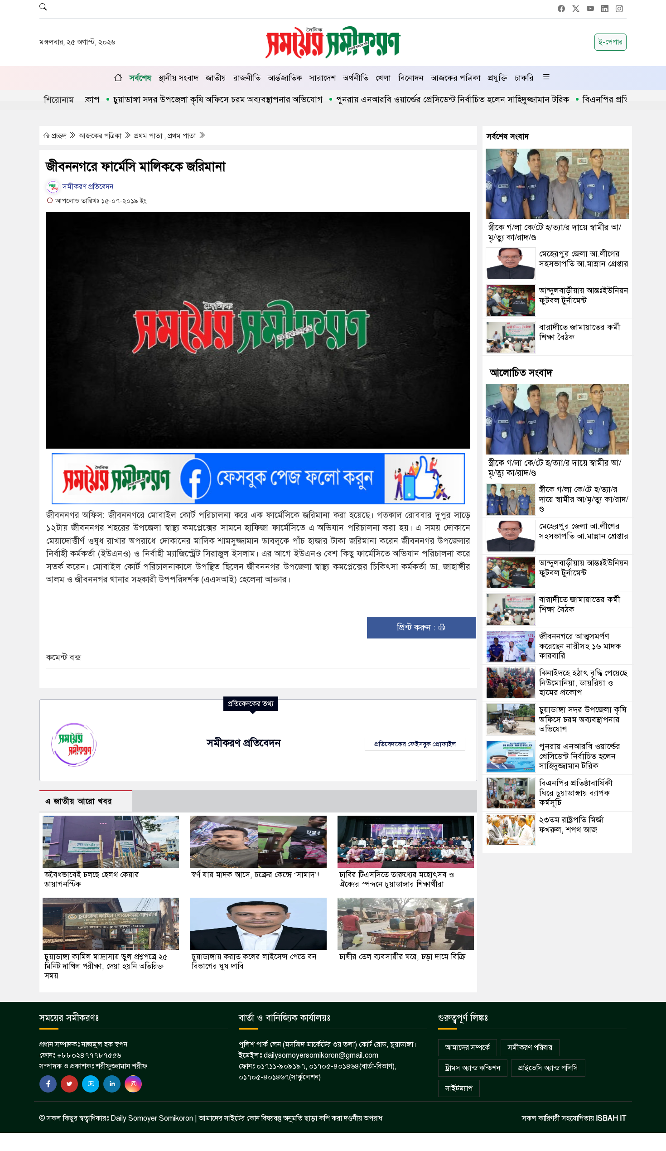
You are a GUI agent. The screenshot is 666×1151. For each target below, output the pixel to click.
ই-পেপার (610, 42)
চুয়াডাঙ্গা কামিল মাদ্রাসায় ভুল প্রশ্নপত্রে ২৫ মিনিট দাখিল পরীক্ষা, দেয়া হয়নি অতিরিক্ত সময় (105, 966)
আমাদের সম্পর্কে (467, 1047)
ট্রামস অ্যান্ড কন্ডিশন (472, 1068)
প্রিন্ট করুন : (417, 627)
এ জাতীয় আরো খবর (78, 801)
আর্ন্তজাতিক (285, 78)
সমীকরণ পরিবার (530, 1047)
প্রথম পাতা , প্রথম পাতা (166, 135)
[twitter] (69, 1084)
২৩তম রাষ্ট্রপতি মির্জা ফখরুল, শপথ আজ (571, 825)
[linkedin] (112, 1084)
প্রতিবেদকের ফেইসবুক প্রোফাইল (415, 744)
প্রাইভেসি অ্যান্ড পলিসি (548, 1068)
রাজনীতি (247, 78)
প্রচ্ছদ (59, 135)
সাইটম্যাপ (459, 1088)
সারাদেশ (322, 78)
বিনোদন (411, 78)
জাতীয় (216, 78)
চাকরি (524, 78)
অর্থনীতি (355, 78)
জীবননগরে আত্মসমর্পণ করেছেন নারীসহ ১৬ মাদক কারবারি (580, 646)
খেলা (383, 78)
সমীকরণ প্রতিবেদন (87, 186)
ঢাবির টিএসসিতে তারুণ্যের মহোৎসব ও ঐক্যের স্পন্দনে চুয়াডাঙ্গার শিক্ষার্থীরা (396, 879)
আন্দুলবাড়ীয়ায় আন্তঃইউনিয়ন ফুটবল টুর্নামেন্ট (583, 295)
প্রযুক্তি (497, 78)
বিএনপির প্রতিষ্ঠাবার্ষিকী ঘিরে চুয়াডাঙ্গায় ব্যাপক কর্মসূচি (576, 793)
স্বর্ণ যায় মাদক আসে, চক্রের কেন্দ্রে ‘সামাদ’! (255, 875)
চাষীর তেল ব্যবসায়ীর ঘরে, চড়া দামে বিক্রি (402, 957)
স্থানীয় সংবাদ (178, 78)
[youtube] (90, 1084)
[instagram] (133, 1084)
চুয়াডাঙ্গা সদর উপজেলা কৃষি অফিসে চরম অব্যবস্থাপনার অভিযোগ (184, 99)
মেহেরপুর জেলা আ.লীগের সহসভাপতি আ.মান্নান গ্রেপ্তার (583, 259)
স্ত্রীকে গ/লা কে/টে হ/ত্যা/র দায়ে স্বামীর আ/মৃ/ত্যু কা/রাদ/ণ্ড (554, 232)
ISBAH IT (611, 1118)
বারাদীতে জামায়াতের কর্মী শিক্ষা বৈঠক (579, 332)
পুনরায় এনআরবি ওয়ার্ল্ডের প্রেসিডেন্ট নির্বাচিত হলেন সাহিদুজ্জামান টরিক (418, 99)
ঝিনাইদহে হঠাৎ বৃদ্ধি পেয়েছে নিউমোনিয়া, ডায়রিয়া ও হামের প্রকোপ (583, 682)
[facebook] (48, 1084)
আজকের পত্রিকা (456, 78)
